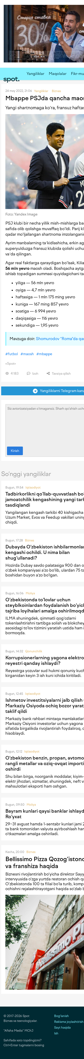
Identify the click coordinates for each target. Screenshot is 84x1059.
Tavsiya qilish (61, 374)
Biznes (29, 540)
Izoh (35, 374)
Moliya (30, 593)
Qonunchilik (33, 651)
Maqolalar (57, 73)
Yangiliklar (35, 73)
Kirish (15, 451)
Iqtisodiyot (33, 487)
